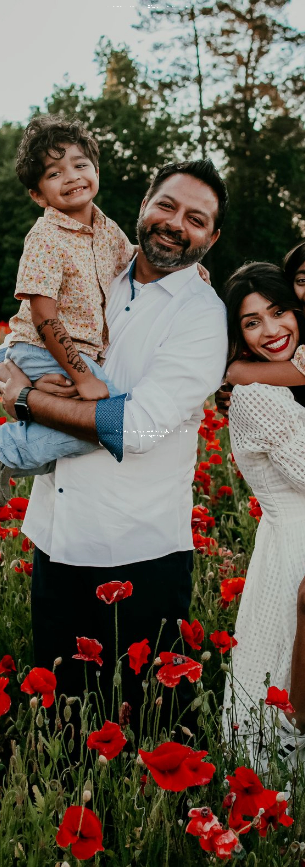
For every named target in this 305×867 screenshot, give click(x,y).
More (194, 6)
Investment (171, 6)
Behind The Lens (119, 6)
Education (184, 6)
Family (152, 441)
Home (107, 6)
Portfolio (134, 6)
